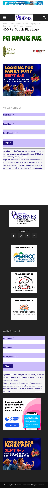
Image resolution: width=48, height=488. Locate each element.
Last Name (8, 124)
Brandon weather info (22, 195)
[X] (27, 235)
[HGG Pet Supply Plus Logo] (24, 42)
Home (5, 24)
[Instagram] (20, 235)
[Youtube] (34, 235)
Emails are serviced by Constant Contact (28, 168)
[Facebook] (13, 235)
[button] (4, 17)
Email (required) (10, 133)
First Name (8, 115)
